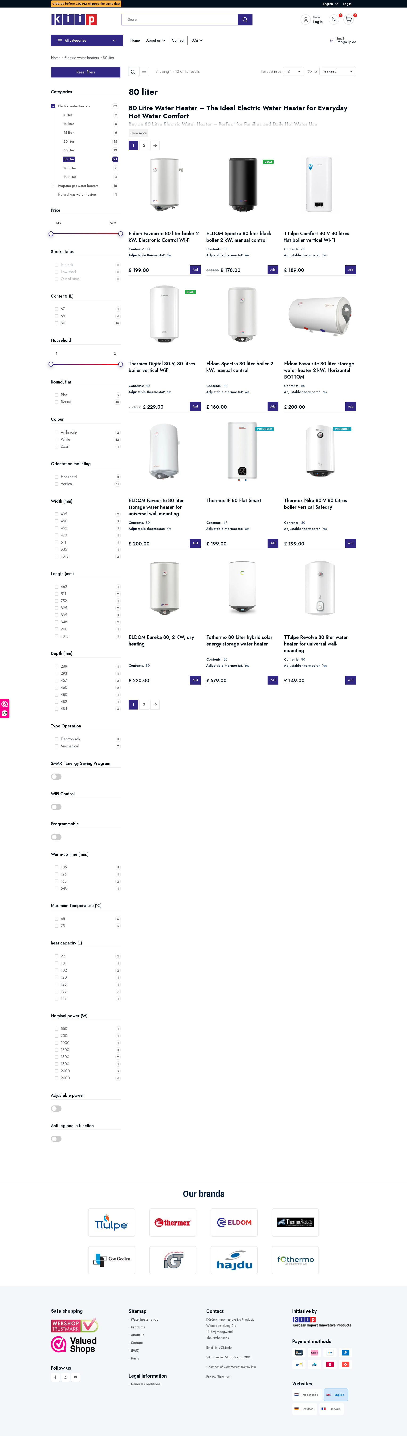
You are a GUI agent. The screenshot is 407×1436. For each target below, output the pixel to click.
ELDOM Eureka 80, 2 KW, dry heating (161, 640)
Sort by (312, 71)
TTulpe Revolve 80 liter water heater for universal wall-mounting (316, 644)
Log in (347, 4)
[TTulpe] (112, 1222)
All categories (75, 40)
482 (64, 701)
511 (63, 542)
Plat (64, 395)
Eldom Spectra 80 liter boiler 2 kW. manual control (239, 367)
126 (64, 874)
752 (64, 601)
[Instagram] (65, 1377)
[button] (86, 777)
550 (64, 1028)
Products (138, 1327)
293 (64, 673)
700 (64, 1035)
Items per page (271, 71)
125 (64, 984)
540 (64, 888)
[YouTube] (75, 1377)
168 (64, 881)
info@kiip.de (346, 42)
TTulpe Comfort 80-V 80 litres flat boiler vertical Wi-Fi (316, 237)
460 (64, 521)
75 (63, 925)
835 (64, 549)
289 (64, 666)
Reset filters (85, 72)
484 (64, 708)
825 (64, 608)
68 (63, 316)
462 (64, 528)
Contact (178, 40)
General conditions (146, 1384)
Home (135, 40)
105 (64, 867)
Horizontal (69, 477)
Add (195, 270)
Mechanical (70, 746)
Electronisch (70, 739)
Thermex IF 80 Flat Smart (233, 500)
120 (64, 977)
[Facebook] (55, 1377)
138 (64, 991)
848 (64, 622)
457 (64, 680)
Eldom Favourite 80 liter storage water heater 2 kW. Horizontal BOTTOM (319, 370)
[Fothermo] (295, 1260)
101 (63, 963)
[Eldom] (234, 1222)
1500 (65, 1057)
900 (64, 629)
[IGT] (173, 1260)
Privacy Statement (218, 1376)
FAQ (195, 40)
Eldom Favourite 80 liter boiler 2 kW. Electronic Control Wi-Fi (164, 237)
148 (64, 998)
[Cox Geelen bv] (112, 1260)
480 (64, 694)
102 (64, 970)
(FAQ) (135, 1350)
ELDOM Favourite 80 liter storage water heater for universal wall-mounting (156, 507)
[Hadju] (234, 1260)
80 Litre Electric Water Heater (178, 124)
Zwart (65, 446)
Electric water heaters (82, 58)
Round (66, 402)
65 (63, 918)
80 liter (108, 58)
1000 (65, 1042)
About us (154, 40)
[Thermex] (173, 1222)
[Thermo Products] (295, 1222)
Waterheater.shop (144, 1319)
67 (63, 309)
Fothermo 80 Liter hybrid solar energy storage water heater (239, 640)
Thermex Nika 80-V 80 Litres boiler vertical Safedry (315, 504)
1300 (65, 1050)
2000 (65, 1071)
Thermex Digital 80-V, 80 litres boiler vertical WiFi (162, 367)
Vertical (67, 484)
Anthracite (69, 432)
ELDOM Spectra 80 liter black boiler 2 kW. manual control (238, 237)
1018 (65, 556)
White (65, 439)
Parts (135, 1358)
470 (64, 535)
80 (63, 323)
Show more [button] (138, 133)
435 (64, 514)
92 (63, 956)
